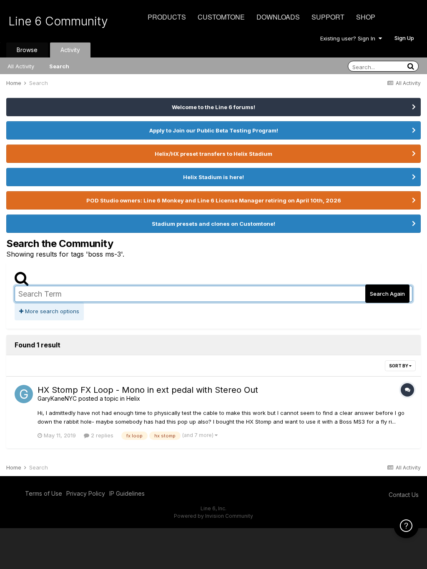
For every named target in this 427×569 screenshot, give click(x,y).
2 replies (101, 435)
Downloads (278, 17)
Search (59, 66)
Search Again (387, 293)
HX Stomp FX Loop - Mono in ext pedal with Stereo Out (148, 390)
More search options (51, 311)
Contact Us (404, 494)
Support (327, 17)
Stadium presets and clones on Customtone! (213, 223)
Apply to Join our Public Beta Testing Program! (213, 130)
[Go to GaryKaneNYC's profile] (24, 394)
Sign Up (404, 38)
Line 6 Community (58, 21)
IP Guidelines (127, 493)
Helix (133, 398)
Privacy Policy (85, 493)
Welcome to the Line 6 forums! (213, 107)
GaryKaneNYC (57, 398)
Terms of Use (43, 493)
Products (167, 17)
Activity (70, 49)
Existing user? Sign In (349, 38)
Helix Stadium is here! (213, 177)
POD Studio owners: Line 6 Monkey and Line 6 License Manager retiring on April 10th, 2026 (213, 200)
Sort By (399, 365)
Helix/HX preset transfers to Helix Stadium (213, 153)
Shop (365, 17)
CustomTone (221, 17)
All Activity (21, 66)
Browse (27, 49)
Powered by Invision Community (213, 516)
